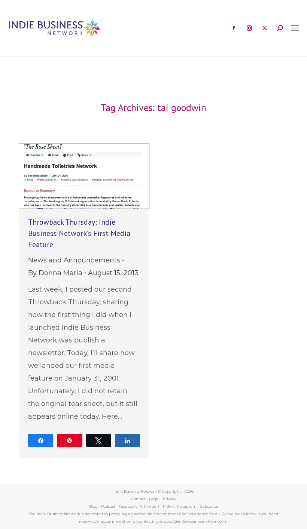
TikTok (168, 506)
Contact (138, 498)
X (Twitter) (150, 506)
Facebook (128, 506)
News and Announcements (74, 260)
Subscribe (209, 506)
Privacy (169, 498)
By (55, 273)
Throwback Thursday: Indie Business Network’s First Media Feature (79, 233)
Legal (154, 498)
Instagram (187, 506)
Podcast (108, 506)
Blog (93, 506)
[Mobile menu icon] (295, 28)
